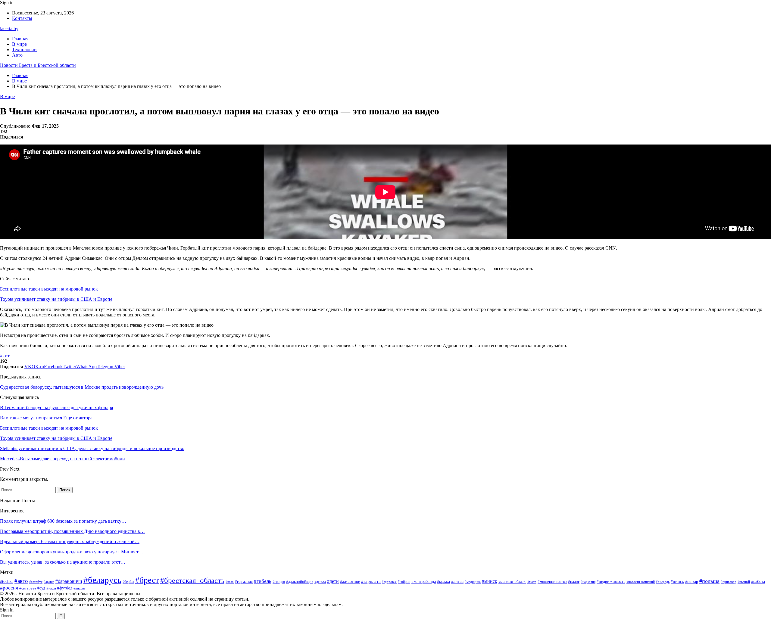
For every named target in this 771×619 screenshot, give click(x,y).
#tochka (6, 581)
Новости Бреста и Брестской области (38, 65)
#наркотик (588, 581)
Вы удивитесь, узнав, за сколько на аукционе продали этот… (62, 562)
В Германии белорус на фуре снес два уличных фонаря (56, 407)
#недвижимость (611, 581)
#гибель (262, 581)
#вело (230, 581)
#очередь (663, 581)
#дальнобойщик (299, 581)
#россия (9, 588)
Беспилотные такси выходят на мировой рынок (49, 288)
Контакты (22, 18)
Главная (20, 38)
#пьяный (744, 581)
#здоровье (389, 581)
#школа (79, 588)
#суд (41, 588)
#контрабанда (423, 581)
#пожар (691, 582)
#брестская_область (192, 580)
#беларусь (102, 580)
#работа (758, 581)
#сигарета (27, 588)
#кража (443, 581)
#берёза (128, 582)
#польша (709, 581)
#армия (49, 581)
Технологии (24, 49)
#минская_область (512, 582)
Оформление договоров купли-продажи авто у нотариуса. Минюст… (71, 551)
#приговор (728, 581)
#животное (350, 581)
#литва (457, 581)
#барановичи (68, 581)
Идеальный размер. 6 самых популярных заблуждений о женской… (69, 541)
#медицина (473, 581)
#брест (147, 580)
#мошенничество (552, 581)
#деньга (320, 581)
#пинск (677, 581)
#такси (51, 588)
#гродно (279, 582)
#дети (333, 581)
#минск (489, 581)
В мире (19, 44)
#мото (531, 581)
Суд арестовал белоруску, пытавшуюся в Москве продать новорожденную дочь (82, 387)
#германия (244, 581)
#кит (5, 355)
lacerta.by (9, 28)
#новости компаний (640, 581)
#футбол (64, 588)
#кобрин (404, 582)
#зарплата (371, 581)
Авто (17, 55)
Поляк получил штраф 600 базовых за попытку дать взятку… (63, 521)
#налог (573, 581)
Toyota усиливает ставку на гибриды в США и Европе (56, 299)
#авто (21, 581)
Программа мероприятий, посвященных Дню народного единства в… (72, 531)
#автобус (35, 581)
